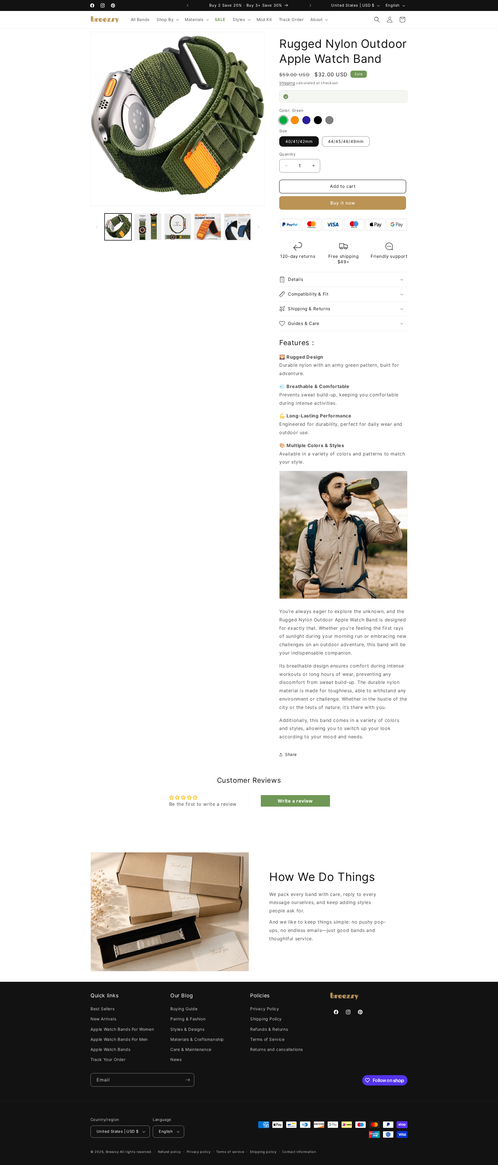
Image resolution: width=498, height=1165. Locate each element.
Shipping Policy (266, 1018)
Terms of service (230, 1152)
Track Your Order (108, 1059)
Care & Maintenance (191, 1049)
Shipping (287, 83)
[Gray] (329, 120)
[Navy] (306, 120)
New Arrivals (103, 1018)
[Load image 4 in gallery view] (207, 226)
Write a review (295, 801)
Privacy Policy (264, 1008)
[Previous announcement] (187, 5)
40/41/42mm (299, 141)
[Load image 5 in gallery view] (237, 226)
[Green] (283, 120)
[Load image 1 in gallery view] (118, 226)
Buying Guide (183, 1008)
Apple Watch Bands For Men (119, 1039)
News (176, 1059)
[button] (167, 20)
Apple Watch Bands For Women (122, 1029)
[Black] (318, 120)
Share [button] (291, 754)
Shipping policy (263, 1152)
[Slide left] (96, 227)
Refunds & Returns (269, 1029)
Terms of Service (267, 1039)
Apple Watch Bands (110, 1049)
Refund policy (169, 1152)
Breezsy (112, 1152)
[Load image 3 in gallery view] (177, 226)
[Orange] (295, 120)
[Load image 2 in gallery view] (147, 226)
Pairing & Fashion (187, 1018)
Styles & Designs (187, 1029)
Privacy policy (199, 1152)
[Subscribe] (187, 1080)
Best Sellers (102, 1008)
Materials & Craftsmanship (197, 1039)
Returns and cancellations (276, 1049)
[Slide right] (258, 227)
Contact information (299, 1152)
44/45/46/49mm (346, 141)
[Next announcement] (310, 5)
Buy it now (342, 203)
